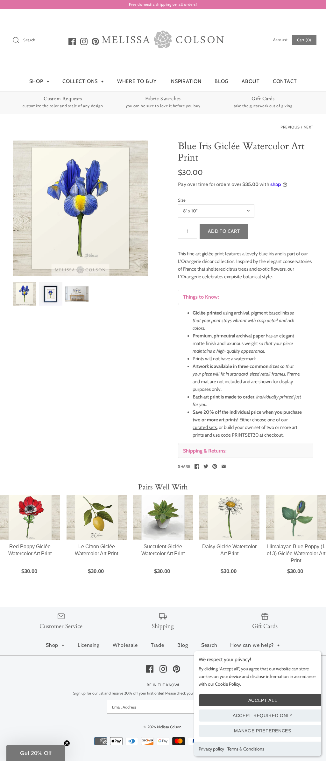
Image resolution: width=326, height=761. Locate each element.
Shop (55, 645)
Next (308, 127)
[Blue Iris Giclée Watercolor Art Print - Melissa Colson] (80, 208)
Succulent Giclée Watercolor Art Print (163, 550)
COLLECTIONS (83, 81)
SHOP (39, 81)
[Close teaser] (67, 743)
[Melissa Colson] (163, 19)
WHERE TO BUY (137, 81)
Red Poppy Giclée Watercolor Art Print (30, 550)
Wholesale (125, 645)
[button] (35, 753)
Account (280, 39)
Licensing (89, 645)
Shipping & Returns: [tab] (205, 451)
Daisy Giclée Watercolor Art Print (229, 550)
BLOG (222, 81)
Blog (182, 645)
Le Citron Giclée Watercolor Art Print (96, 550)
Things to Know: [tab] (201, 297)
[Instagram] (84, 41)
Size (182, 200)
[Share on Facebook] (197, 466)
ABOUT (251, 81)
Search (209, 645)
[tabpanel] (245, 374)
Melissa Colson (169, 726)
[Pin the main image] (214, 466)
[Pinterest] (95, 41)
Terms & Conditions (245, 749)
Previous (290, 127)
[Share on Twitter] (205, 466)
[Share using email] (223, 466)
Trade (157, 645)
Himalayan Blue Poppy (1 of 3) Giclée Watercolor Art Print (296, 554)
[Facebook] (72, 41)
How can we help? (255, 645)
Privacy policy (211, 749)
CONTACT (285, 81)
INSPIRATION (185, 81)
